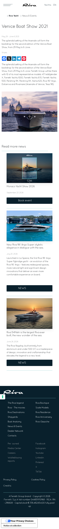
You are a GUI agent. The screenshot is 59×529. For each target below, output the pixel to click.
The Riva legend (16, 403)
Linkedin (40, 458)
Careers (11, 453)
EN (54, 5)
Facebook (40, 444)
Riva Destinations (16, 412)
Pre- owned (13, 444)
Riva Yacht (13, 16)
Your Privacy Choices (22, 521)
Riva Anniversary (44, 417)
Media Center (14, 448)
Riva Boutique (42, 403)
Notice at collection (12, 525)
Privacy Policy (9, 480)
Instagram (41, 448)
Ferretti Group (17, 496)
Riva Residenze (43, 412)
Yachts (47, 5)
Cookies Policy (38, 480)
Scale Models (42, 408)
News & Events (29, 16)
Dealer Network (15, 431)
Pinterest (40, 462)
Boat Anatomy (14, 422)
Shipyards (13, 417)
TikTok (39, 472)
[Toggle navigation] (8, 5)
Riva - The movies (16, 408)
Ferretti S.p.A (11, 500)
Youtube (39, 453)
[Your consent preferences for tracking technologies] (2, 396)
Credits (7, 486)
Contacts (12, 436)
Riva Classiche (42, 422)
